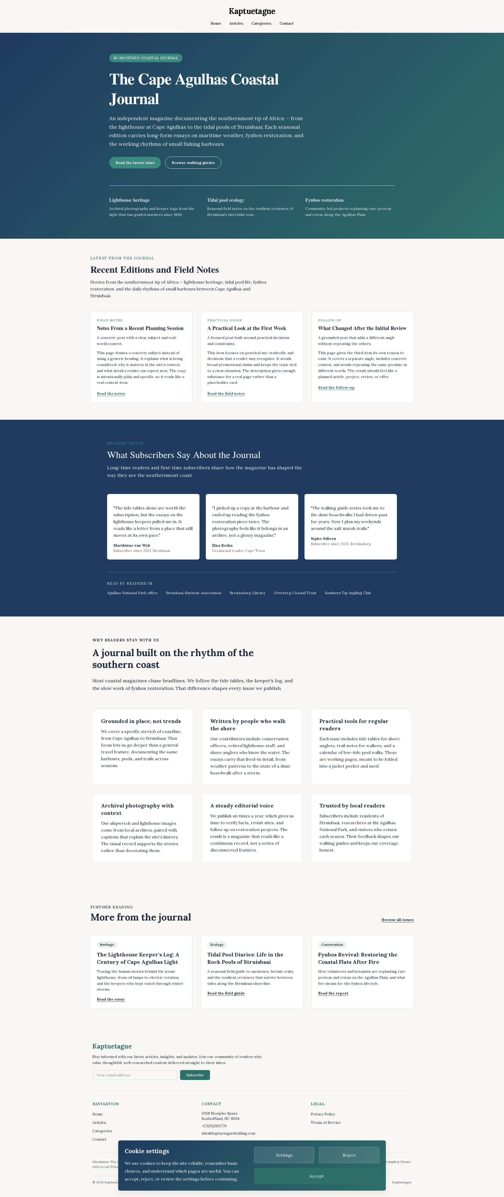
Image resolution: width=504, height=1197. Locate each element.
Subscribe (195, 1075)
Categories (261, 23)
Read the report (333, 993)
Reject (349, 1155)
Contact (286, 23)
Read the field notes (226, 393)
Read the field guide (226, 993)
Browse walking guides (193, 162)
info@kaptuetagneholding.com (228, 1133)
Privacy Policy (323, 1114)
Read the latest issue (135, 162)
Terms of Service (326, 1122)
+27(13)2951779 (214, 1126)
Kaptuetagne (252, 11)
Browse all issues (398, 919)
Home (216, 23)
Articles (236, 23)
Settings (284, 1155)
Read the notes (111, 393)
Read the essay (111, 999)
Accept (316, 1176)
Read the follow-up (336, 387)
